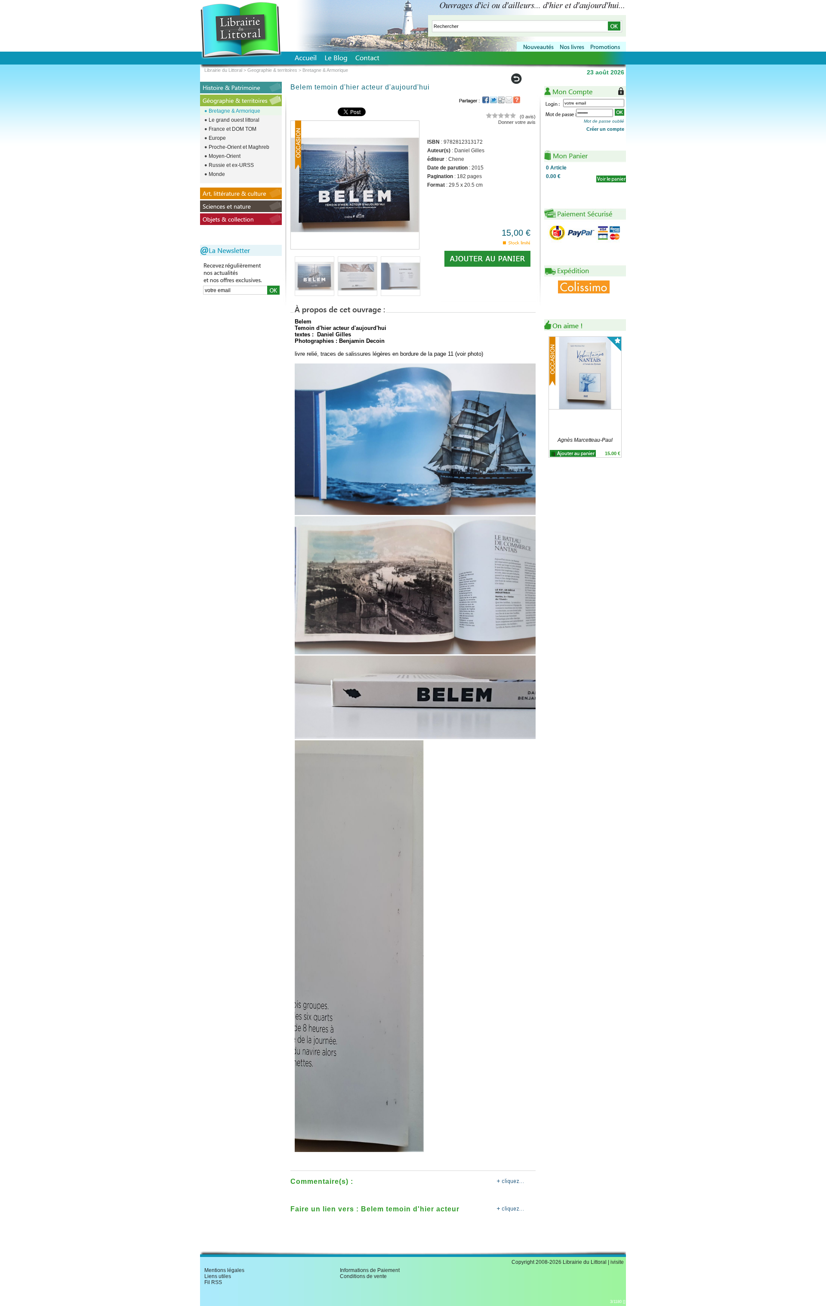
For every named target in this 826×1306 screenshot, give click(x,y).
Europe (217, 138)
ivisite (617, 1262)
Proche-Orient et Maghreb (239, 147)
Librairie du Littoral (223, 70)
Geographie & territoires (272, 70)
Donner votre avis (517, 122)
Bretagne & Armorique (234, 111)
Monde (217, 174)
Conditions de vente (363, 1276)
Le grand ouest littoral (234, 120)
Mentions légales (224, 1270)
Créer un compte (605, 129)
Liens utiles (217, 1276)
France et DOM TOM (232, 129)
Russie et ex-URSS (231, 165)
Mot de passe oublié (604, 121)
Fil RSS (213, 1282)
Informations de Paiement (370, 1270)
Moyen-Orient (224, 156)
